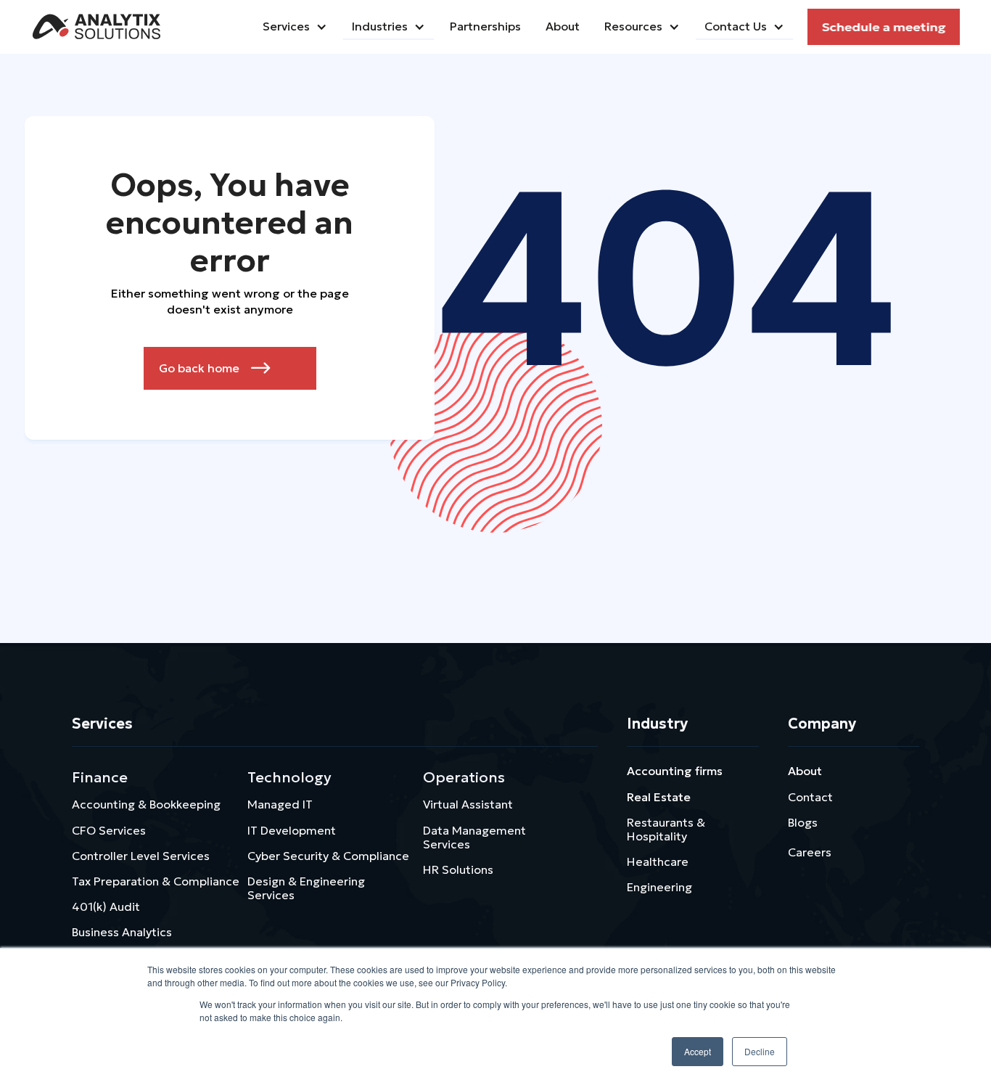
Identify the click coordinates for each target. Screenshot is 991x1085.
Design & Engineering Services (306, 888)
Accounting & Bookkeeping (146, 804)
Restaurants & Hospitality (666, 829)
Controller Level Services (141, 855)
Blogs (803, 822)
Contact (810, 797)
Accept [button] (697, 1051)
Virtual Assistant (468, 804)
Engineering (659, 887)
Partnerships (485, 26)
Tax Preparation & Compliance (155, 881)
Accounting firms (675, 770)
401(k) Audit (106, 906)
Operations (464, 777)
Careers (809, 852)
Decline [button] (759, 1051)
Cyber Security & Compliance (328, 855)
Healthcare (657, 861)
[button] (295, 27)
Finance (100, 777)
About (805, 770)
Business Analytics (122, 932)
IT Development (291, 830)
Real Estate (659, 797)
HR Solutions (458, 869)
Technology (289, 777)
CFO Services (109, 830)
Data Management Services (474, 837)
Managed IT (280, 804)
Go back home (214, 368)
